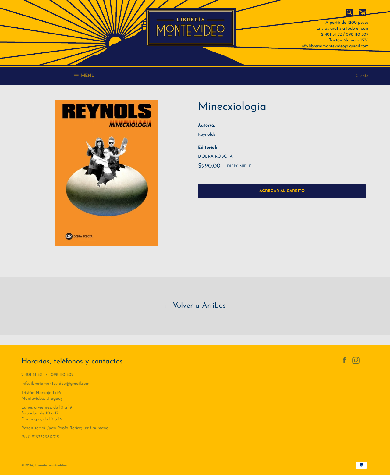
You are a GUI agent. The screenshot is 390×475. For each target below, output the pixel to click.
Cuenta (362, 76)
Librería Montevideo (51, 465)
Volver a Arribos (198, 305)
